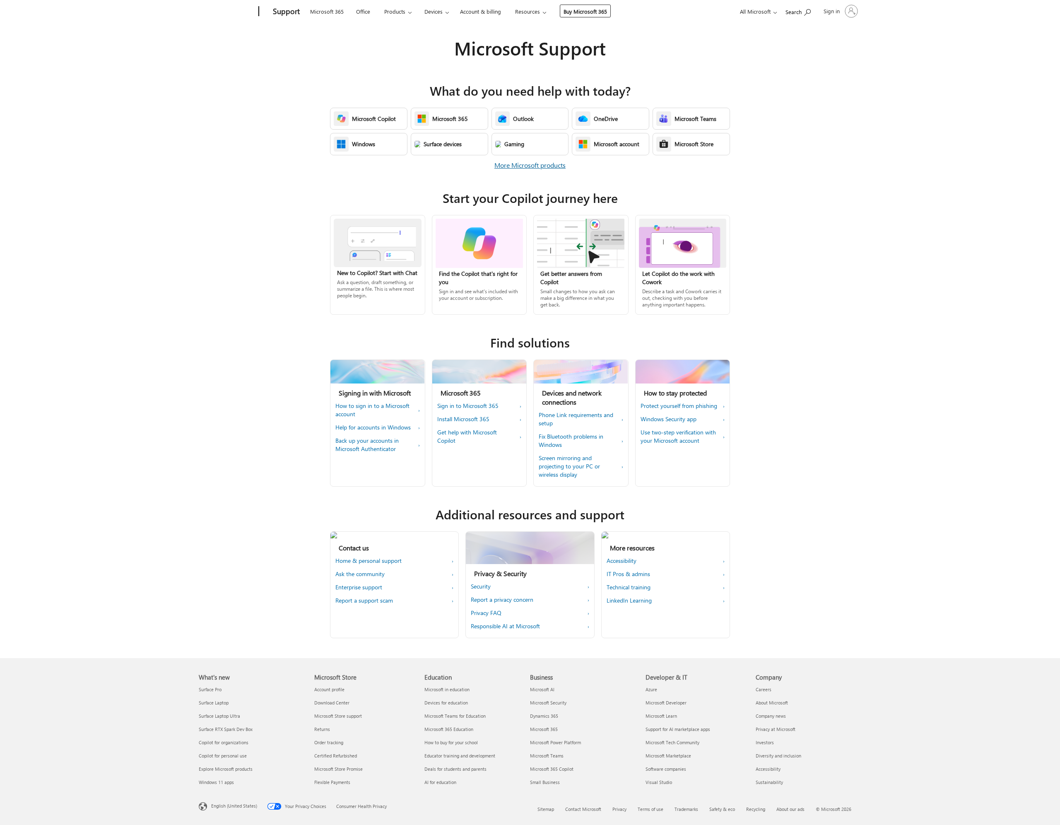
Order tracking (328, 742)
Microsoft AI (542, 689)
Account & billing (480, 11)
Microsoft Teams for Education (455, 716)
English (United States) (234, 806)
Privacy (619, 809)
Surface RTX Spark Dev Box (226, 729)
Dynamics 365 (544, 716)
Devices (433, 11)
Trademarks (686, 809)
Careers (763, 689)
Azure (651, 689)
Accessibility (768, 769)
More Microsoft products (530, 165)
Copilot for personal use (223, 756)
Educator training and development (459, 756)
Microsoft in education (447, 689)
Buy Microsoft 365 (585, 11)
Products (394, 11)
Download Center (331, 703)
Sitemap (545, 809)
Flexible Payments (332, 782)
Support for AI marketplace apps (678, 729)
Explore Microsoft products (226, 769)
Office (363, 11)
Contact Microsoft (583, 809)
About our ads (790, 809)
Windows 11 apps (216, 782)
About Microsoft (772, 703)
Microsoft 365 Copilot (551, 769)
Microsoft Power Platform (555, 742)
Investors (765, 742)
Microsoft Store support (338, 716)
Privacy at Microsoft (775, 729)
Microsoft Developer (666, 703)
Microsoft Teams (547, 756)
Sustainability (769, 782)
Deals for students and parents (455, 769)
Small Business (545, 782)
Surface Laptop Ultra (219, 716)
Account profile (329, 689)
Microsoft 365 (327, 11)
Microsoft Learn (661, 716)
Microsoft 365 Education (448, 729)
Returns (322, 729)
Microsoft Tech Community (672, 742)
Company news (771, 716)
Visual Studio (659, 782)
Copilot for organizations (223, 742)
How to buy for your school (451, 742)
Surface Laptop (214, 703)
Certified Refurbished (335, 756)
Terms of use (650, 809)
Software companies (666, 769)
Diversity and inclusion (778, 756)
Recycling (755, 809)
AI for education (440, 782)
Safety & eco (722, 809)
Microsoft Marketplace (668, 756)
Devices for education (446, 703)
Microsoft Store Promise (338, 769)
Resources (527, 11)
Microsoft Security (548, 703)
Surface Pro (210, 689)
